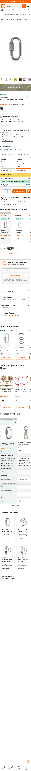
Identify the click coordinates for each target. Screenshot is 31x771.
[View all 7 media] (29, 79)
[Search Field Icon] (24, 6)
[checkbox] (15, 215)
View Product (6, 538)
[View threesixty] (24, 79)
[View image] (1, 79)
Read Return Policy (10, 204)
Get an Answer (15, 275)
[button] (15, 291)
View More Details (7, 141)
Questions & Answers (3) (19, 104)
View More (15, 505)
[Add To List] (29, 191)
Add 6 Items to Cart (11, 253)
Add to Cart (20, 191)
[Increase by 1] (9, 191)
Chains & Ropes (16, 14)
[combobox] (14, 6)
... (1, 14)
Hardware (7, 14)
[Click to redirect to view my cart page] (28, 6)
